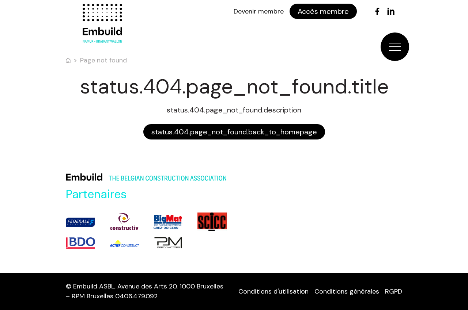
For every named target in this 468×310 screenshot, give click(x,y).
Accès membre (323, 11)
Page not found (103, 60)
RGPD (393, 291)
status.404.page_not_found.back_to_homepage (234, 132)
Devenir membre (259, 11)
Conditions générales (346, 291)
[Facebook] (377, 11)
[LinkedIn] (391, 11)
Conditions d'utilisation (273, 291)
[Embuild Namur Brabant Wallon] (102, 23)
